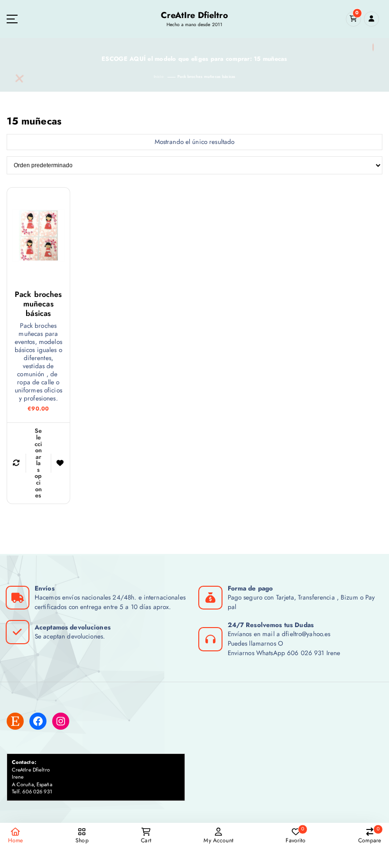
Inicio (159, 76)
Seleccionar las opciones (38, 463)
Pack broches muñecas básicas (206, 76)
